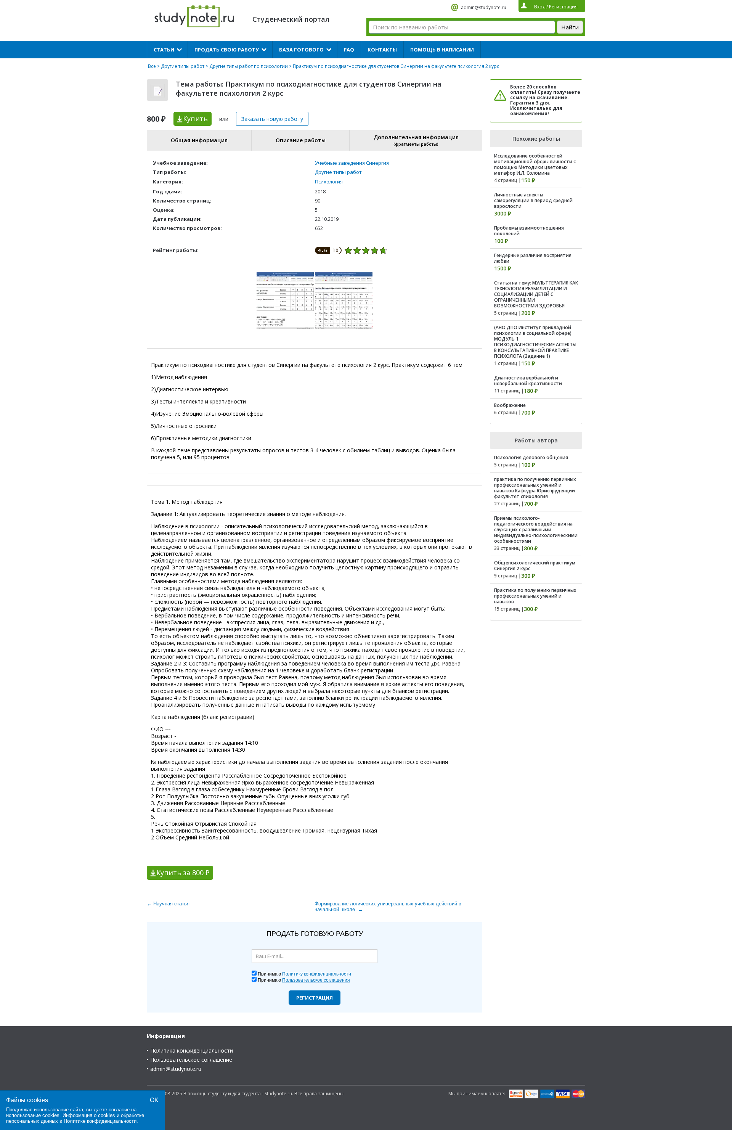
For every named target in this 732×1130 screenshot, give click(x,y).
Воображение (510, 405)
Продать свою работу (226, 49)
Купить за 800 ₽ (182, 872)
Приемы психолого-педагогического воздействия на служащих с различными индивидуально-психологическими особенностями (536, 529)
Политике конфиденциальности (100, 1121)
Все (152, 66)
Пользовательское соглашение (191, 1059)
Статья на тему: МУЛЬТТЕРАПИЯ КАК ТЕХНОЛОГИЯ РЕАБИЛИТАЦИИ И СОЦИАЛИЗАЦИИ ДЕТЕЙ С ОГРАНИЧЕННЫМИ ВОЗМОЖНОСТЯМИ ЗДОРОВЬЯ (536, 294)
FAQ (349, 49)
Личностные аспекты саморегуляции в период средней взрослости (533, 200)
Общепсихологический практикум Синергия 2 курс (534, 565)
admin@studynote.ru (483, 7)
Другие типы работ (182, 66)
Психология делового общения (531, 457)
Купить (195, 118)
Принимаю (304, 974)
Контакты (382, 49)
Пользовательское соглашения (316, 980)
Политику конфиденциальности (316, 974)
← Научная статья (168, 904)
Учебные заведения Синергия (352, 162)
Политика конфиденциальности (191, 1050)
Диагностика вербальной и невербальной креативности (528, 381)
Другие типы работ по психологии (248, 66)
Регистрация (314, 997)
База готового (301, 49)
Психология (329, 181)
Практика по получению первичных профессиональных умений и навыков (535, 596)
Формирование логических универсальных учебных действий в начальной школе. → (388, 906)
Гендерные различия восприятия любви (532, 258)
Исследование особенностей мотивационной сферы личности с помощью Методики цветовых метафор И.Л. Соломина (535, 164)
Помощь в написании (442, 49)
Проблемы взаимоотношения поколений (529, 231)
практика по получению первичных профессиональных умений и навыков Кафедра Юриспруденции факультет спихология (535, 488)
